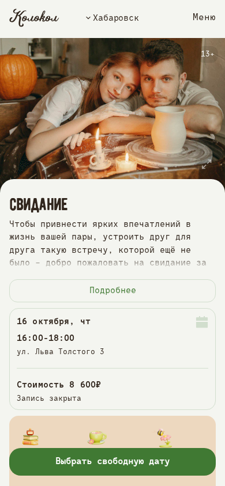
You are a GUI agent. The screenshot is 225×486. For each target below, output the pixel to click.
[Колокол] (34, 18)
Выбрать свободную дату (112, 461)
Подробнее (112, 290)
